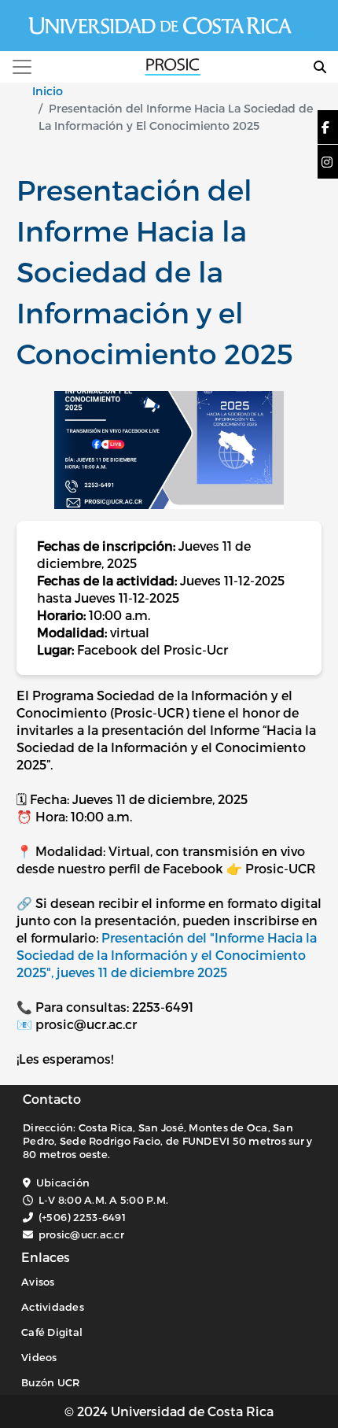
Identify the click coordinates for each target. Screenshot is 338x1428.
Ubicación (63, 1182)
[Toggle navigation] (22, 67)
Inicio (47, 91)
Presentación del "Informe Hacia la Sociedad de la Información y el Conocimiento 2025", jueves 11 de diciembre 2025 (167, 955)
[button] (325, 127)
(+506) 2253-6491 (82, 1217)
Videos (39, 1357)
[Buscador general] (320, 66)
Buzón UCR (50, 1382)
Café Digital (52, 1332)
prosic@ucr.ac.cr (81, 1234)
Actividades (52, 1307)
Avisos (38, 1281)
